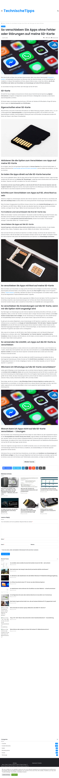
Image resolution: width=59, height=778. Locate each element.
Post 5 (18, 764)
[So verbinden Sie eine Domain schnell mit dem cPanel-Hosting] (49, 482)
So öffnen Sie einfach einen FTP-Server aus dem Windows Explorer (27, 582)
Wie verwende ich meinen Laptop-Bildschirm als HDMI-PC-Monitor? (28, 607)
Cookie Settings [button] (6, 774)
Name (3, 539)
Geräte (3, 752)
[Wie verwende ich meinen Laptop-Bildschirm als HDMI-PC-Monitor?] (5, 611)
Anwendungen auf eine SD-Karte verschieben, (25, 168)
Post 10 (10, 766)
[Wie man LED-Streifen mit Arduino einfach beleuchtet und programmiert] (29, 482)
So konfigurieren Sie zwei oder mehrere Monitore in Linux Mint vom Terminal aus (31, 595)
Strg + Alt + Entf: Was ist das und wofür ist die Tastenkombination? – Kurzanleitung (32, 617)
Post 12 (18, 766)
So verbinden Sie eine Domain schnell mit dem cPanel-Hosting (48, 489)
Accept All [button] (14, 774)
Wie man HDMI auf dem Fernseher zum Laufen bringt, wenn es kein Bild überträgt (28, 510)
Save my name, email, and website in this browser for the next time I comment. (20, 549)
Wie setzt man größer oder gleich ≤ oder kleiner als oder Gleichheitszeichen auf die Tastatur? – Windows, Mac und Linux (9, 491)
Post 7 (25, 764)
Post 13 (22, 766)
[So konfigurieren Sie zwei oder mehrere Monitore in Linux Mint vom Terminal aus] (5, 597)
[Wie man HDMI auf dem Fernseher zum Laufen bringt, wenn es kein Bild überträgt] (29, 503)
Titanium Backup (9, 292)
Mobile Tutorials (29, 462)
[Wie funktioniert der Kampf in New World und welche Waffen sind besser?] (5, 571)
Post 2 (7, 764)
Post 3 (10, 764)
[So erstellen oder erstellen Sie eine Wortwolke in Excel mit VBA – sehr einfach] (5, 565)
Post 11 (14, 766)
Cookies (40, 763)
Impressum (34, 763)
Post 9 (6, 766)
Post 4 (14, 764)
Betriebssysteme (6, 750)
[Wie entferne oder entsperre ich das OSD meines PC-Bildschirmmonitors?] (5, 682)
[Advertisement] (45, 10)
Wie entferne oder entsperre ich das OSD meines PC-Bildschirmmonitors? (29, 629)
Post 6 (22, 764)
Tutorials (7, 23)
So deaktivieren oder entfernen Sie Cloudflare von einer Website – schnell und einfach (32, 588)
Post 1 (3, 764)
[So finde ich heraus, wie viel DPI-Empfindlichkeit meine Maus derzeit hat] (10, 503)
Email (2, 544)
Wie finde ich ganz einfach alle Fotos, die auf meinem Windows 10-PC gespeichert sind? (33, 601)
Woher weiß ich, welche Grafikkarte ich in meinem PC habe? (48, 510)
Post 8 (2, 766)
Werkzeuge (4, 755)
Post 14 (26, 766)
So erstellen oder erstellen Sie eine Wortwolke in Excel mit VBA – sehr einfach (30, 563)
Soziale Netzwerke (6, 745)
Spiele (3, 748)
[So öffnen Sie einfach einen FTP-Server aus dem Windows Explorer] (5, 584)
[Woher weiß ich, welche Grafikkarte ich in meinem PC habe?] (49, 503)
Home (3, 23)
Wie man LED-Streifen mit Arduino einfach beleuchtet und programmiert (29, 490)
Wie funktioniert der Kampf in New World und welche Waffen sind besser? (29, 569)
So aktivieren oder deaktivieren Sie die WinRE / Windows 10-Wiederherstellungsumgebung (33, 575)
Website (32, 544)
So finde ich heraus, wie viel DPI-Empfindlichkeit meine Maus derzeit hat (9, 510)
